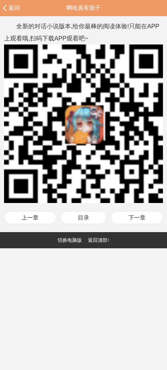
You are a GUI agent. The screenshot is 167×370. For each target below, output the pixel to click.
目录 (83, 217)
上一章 (30, 217)
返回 (14, 7)
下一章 (137, 217)
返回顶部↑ (99, 240)
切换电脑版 (70, 240)
